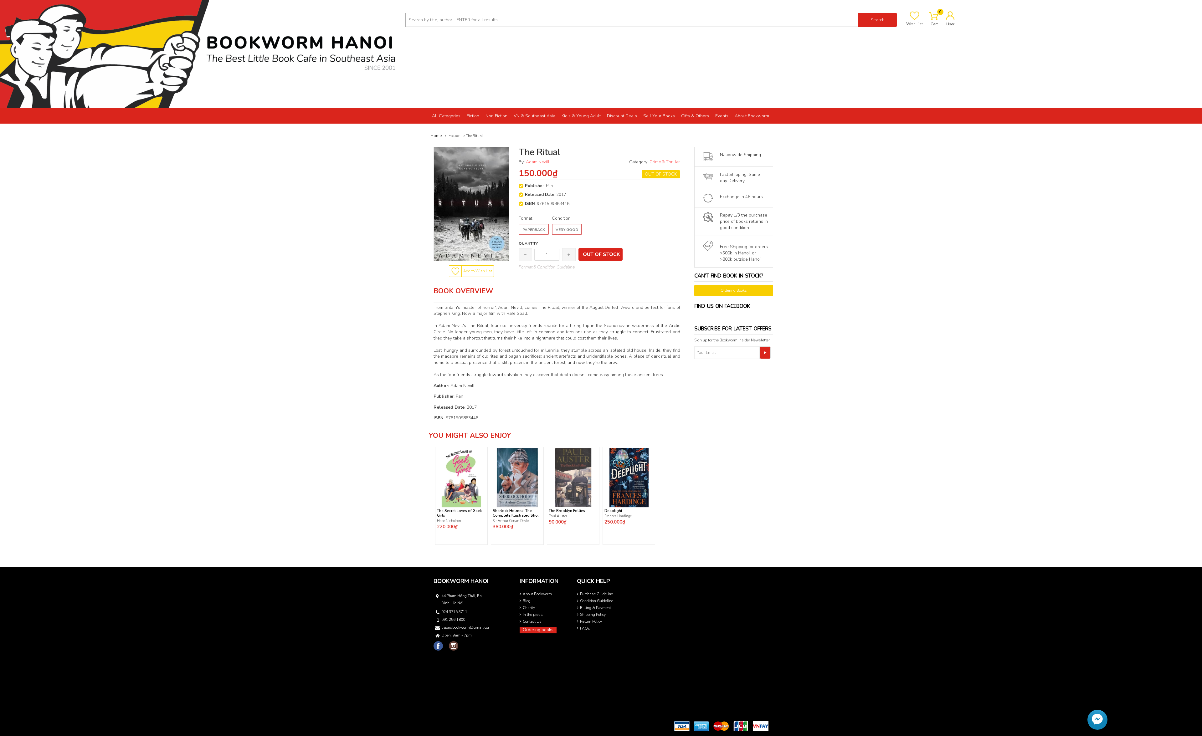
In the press (533, 614)
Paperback (533, 229)
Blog (527, 600)
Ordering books (538, 630)
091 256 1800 (453, 619)
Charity (529, 607)
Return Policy (591, 621)
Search (878, 20)
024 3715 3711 (454, 611)
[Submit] (765, 352)
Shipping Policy (593, 614)
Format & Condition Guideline (547, 267)
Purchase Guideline (596, 593)
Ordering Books (734, 290)
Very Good (567, 229)
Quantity (528, 243)
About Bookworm (537, 593)
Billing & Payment (595, 607)
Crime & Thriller (665, 162)
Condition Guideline (596, 600)
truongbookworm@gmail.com (464, 627)
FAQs (585, 628)
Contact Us (532, 621)
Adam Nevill (537, 162)
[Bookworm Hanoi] (200, 54)
